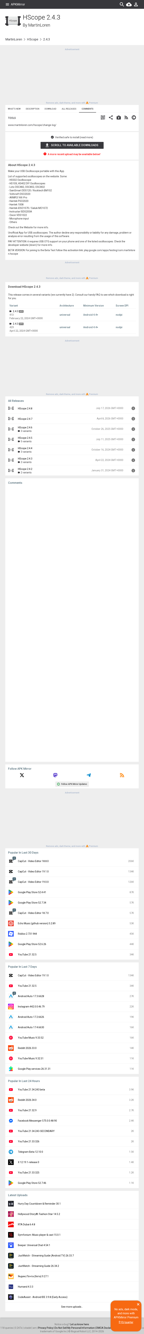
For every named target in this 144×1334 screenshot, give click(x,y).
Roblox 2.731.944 (27, 933)
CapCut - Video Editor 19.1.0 (33, 871)
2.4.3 (15, 311)
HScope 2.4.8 (25, 408)
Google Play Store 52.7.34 (32, 902)
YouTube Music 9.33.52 (31, 1037)
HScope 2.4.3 (25, 458)
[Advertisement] (72, 75)
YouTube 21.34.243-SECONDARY (36, 1131)
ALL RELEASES (69, 109)
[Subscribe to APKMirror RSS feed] (122, 776)
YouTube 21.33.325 (28, 1172)
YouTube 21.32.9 (27, 1110)
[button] (103, 117)
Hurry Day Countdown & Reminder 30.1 (39, 1203)
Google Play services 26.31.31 (34, 1068)
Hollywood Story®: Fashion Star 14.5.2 (39, 1214)
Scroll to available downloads (74, 145)
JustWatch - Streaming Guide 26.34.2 (38, 1266)
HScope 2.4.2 (25, 469)
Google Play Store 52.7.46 (32, 1183)
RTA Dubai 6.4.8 (26, 1224)
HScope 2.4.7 (25, 418)
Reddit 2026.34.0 (27, 1100)
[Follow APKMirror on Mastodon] (55, 776)
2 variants (26, 462)
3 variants (26, 431)
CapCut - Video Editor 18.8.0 (33, 861)
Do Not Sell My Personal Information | (75, 1327)
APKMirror (18, 4)
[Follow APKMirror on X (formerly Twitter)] (22, 776)
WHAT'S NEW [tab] (14, 109)
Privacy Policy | (46, 1327)
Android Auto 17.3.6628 (31, 996)
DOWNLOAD (50, 109)
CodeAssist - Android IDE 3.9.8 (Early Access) (42, 1297)
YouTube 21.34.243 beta (31, 1089)
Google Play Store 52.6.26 (32, 944)
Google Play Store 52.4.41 (32, 892)
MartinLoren (39, 25)
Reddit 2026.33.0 (27, 1048)
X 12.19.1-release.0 (28, 1162)
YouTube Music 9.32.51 (31, 1058)
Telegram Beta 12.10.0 (30, 1151)
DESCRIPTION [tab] (32, 109)
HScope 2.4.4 (25, 448)
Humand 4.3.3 (25, 1286)
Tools (12, 118)
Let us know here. (79, 1324)
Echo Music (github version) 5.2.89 (36, 923)
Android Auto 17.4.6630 (31, 1027)
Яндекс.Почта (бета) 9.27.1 (33, 1276)
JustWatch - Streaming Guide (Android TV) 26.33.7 (46, 1255)
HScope (32, 39)
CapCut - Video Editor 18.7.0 (33, 913)
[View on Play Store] (119, 117)
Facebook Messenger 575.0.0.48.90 (37, 1120)
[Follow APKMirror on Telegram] (89, 776)
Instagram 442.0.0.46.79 (31, 1006)
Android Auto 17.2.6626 (31, 1017)
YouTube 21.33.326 (28, 1141)
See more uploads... (72, 1306)
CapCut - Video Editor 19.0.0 (33, 881)
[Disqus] (72, 623)
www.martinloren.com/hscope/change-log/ (32, 125)
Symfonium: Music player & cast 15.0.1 (39, 1234)
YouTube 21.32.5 (27, 954)
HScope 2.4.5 (25, 437)
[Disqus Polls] (72, 532)
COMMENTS (87, 109)
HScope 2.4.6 (25, 427)
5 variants (26, 441)
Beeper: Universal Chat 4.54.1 (34, 1245)
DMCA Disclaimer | (106, 1327)
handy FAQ (94, 294)
